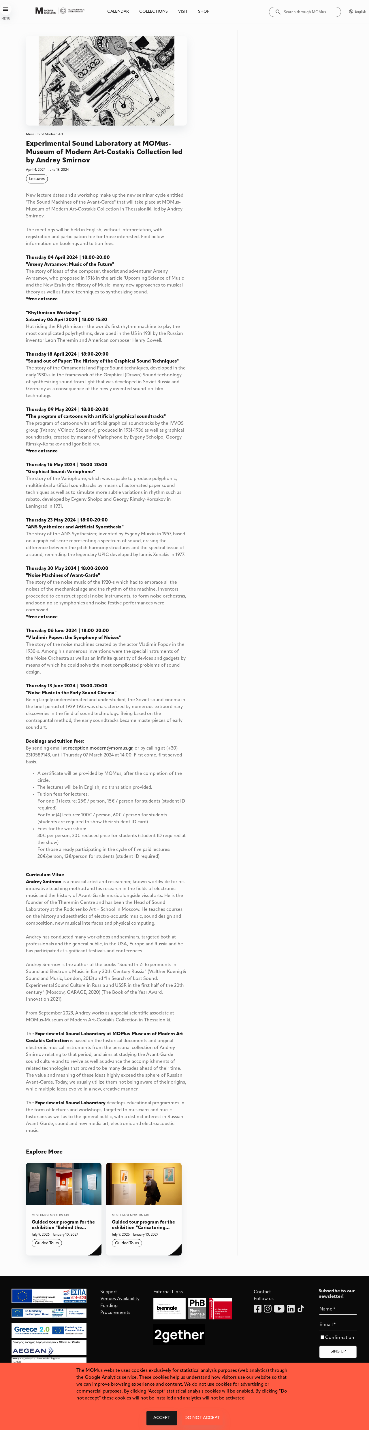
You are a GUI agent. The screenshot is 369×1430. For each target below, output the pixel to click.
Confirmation (339, 1338)
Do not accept (202, 1418)
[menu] (6, 9)
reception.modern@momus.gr (100, 748)
